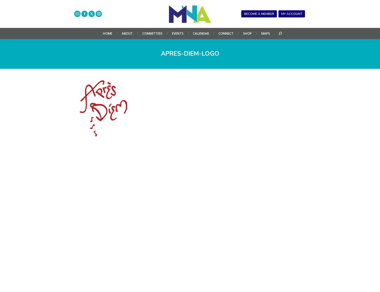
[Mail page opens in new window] (77, 14)
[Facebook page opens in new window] (84, 14)
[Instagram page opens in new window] (99, 14)
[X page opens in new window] (91, 14)
